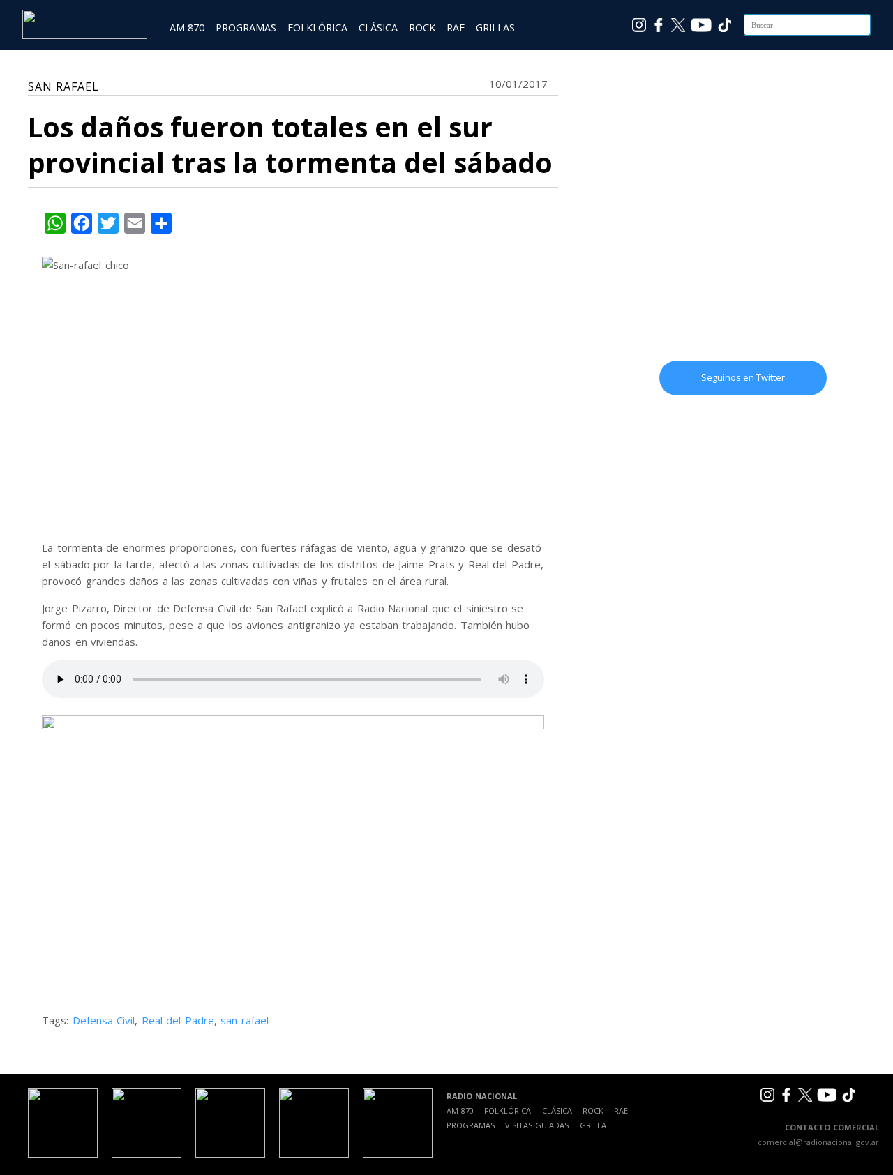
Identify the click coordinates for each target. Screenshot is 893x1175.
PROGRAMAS (246, 27)
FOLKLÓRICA (317, 27)
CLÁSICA (378, 27)
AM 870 (187, 27)
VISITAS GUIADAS (537, 1125)
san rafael (244, 1020)
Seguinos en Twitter (743, 377)
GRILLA (593, 1125)
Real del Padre (178, 1020)
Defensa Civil (104, 1020)
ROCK (422, 27)
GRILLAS (495, 27)
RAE (455, 27)
